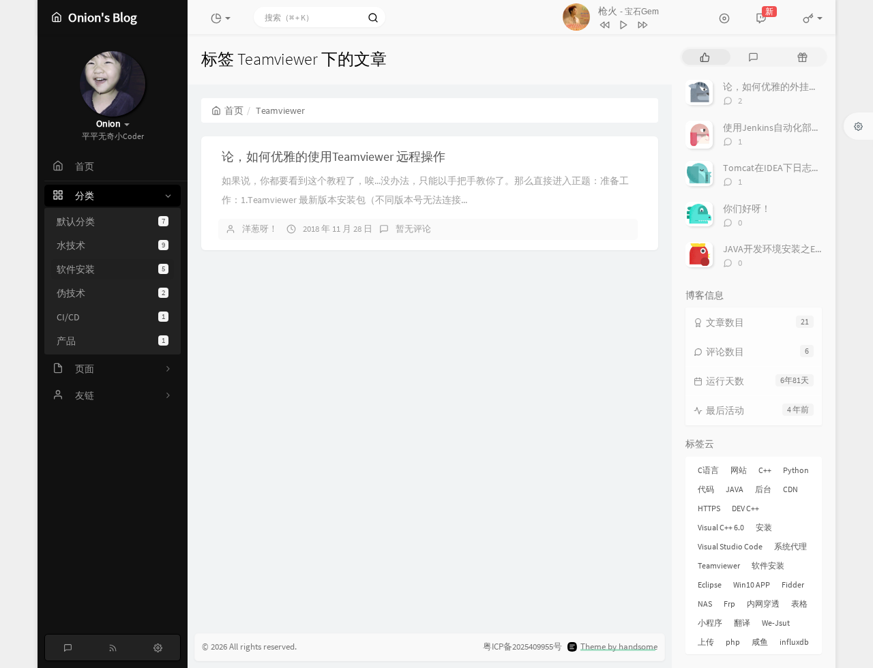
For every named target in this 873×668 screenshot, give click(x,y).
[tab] (705, 57)
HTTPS (709, 508)
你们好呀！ (747, 208)
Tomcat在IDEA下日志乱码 (777, 168)
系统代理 (790, 546)
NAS (705, 603)
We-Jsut (776, 623)
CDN (790, 489)
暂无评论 (413, 228)
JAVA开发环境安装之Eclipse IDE (788, 249)
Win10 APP (751, 584)
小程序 (710, 623)
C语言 (708, 470)
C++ (764, 470)
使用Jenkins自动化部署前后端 (786, 127)
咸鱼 (760, 642)
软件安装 (111, 269)
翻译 (742, 623)
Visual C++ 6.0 (721, 527)
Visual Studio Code (730, 546)
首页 (233, 110)
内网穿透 (763, 603)
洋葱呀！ (260, 228)
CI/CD (111, 317)
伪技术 (111, 293)
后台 (763, 489)
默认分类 (111, 221)
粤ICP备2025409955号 (522, 646)
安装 (764, 527)
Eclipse (710, 584)
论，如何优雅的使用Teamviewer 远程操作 (333, 156)
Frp (729, 603)
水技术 (111, 245)
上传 (706, 642)
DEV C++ (745, 508)
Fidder (793, 584)
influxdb (794, 642)
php (733, 642)
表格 (799, 603)
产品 (111, 341)
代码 (706, 489)
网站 (738, 470)
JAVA (734, 489)
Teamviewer (719, 565)
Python (796, 470)
